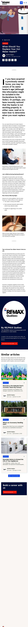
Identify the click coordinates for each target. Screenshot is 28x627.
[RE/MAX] (4, 3)
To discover (5, 43)
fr (24, 2)
